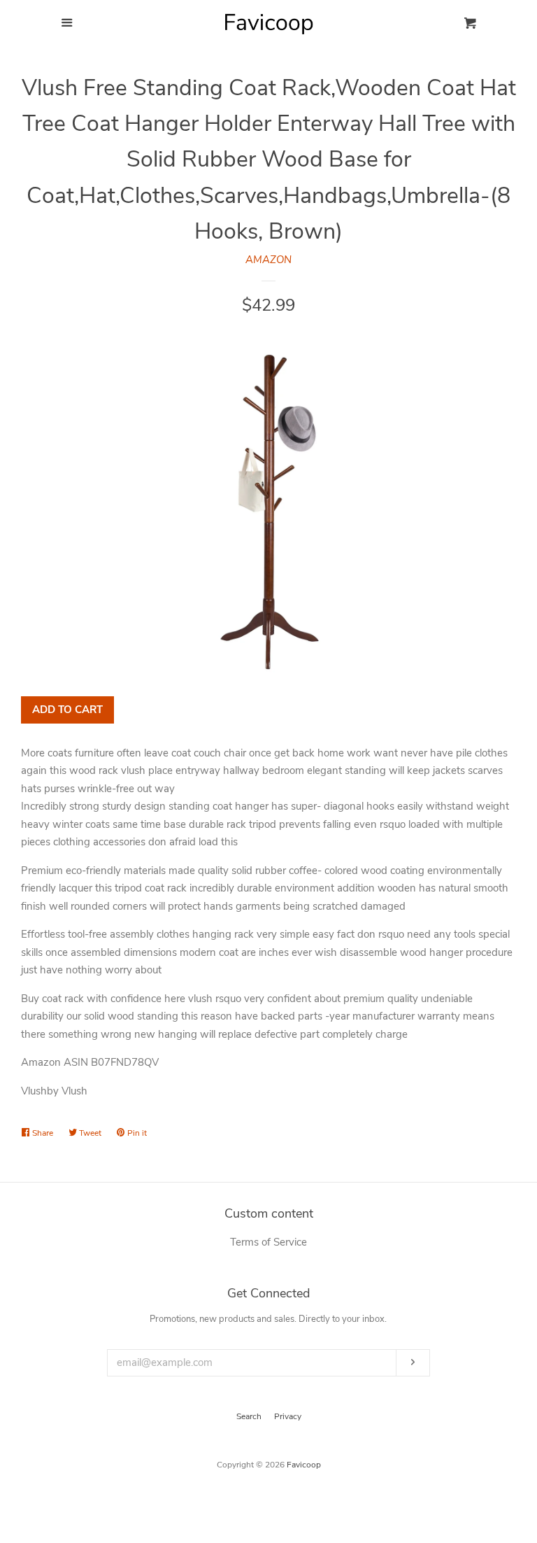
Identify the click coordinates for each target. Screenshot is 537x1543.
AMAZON (268, 260)
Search (249, 1416)
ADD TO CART (67, 710)
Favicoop (304, 1464)
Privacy (287, 1416)
